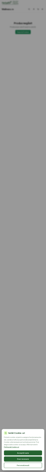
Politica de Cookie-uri (11, 447)
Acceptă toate (23, 453)
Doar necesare (23, 459)
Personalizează (23, 465)
